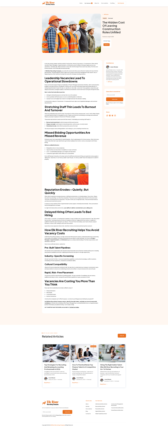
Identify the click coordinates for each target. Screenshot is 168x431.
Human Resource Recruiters (117, 410)
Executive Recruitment (100, 406)
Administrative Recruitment (101, 404)
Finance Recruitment (99, 408)
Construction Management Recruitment (117, 404)
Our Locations (104, 3)
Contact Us (88, 413)
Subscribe (67, 412)
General (107, 44)
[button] (88, 3)
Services (87, 406)
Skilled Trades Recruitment (101, 413)
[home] (48, 3)
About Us (97, 3)
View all (122, 335)
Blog (87, 411)
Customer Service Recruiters (117, 407)
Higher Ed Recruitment (100, 411)
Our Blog (112, 3)
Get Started (121, 3)
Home (80, 3)
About (87, 404)
